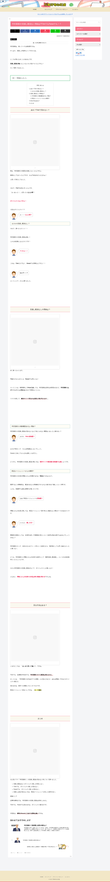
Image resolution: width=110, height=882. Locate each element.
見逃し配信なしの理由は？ (37, 93)
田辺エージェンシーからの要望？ (41, 98)
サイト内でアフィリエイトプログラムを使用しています (54, 14)
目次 (38, 85)
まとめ (32, 103)
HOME (41, 876)
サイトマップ (48, 876)
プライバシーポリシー (58, 876)
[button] (65, 31)
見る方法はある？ (35, 100)
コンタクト (67, 876)
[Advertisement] (40, 294)
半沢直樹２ (14, 39)
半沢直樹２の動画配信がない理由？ (41, 96)
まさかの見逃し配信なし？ (39, 91)
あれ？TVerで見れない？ (37, 88)
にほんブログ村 (80, 55)
